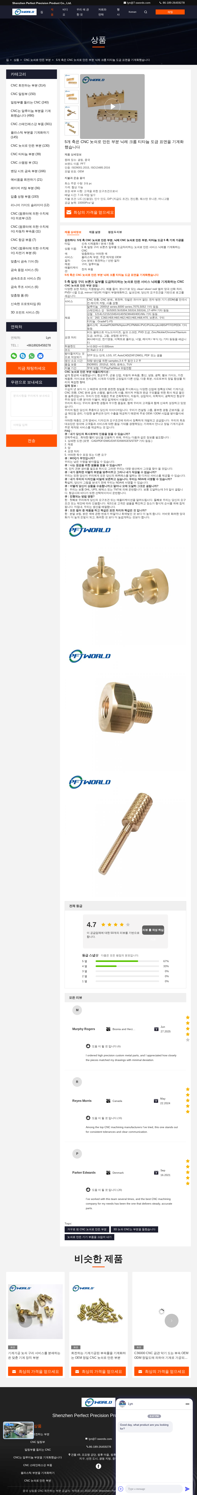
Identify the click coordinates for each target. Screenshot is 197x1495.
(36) (25, 188)
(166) (28, 171)
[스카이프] (22, 355)
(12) (30, 205)
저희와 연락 (102, 12)
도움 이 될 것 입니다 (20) (107, 1190)
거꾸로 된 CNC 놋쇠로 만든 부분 (87, 1229)
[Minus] (187, 1404)
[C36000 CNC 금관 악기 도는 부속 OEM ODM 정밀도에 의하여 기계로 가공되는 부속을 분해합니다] (98, 1311)
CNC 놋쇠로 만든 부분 (37, 59)
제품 (52, 12)
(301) (31, 124)
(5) (24, 261)
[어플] (32, 356)
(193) (25, 196)
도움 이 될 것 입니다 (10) (107, 1118)
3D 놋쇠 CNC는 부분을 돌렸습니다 (134, 1229)
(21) (26, 179)
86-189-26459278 (173, 2)
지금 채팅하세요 (32, 368)
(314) (28, 85)
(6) (30, 251)
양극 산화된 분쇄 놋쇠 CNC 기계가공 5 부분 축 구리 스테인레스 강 (161, 1355)
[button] (25, 1321)
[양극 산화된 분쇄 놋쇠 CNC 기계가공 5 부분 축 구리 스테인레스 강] (161, 1311)
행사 (118, 12)
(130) (30, 145)
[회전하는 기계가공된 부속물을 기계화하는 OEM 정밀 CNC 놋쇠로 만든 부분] (35, 1311)
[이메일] (40, 355)
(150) (23, 94)
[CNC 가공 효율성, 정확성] (112, 106)
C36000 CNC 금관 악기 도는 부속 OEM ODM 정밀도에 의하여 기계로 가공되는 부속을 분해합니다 (98, 1355)
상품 (16, 59)
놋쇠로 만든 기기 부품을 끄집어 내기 (89, 1236)
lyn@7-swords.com (139, 2)
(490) (31, 113)
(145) (30, 135)
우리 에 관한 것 (83, 12)
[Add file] (121, 1489)
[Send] (187, 1489)
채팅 (170, 12)
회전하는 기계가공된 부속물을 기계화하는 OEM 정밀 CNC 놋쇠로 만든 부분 (35, 1355)
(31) (24, 162)
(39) (26, 154)
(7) (23, 239)
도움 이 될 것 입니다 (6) (106, 1046)
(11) (30, 229)
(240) (30, 102)
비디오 (65, 12)
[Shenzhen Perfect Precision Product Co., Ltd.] (24, 12)
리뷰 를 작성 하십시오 (153, 932)
